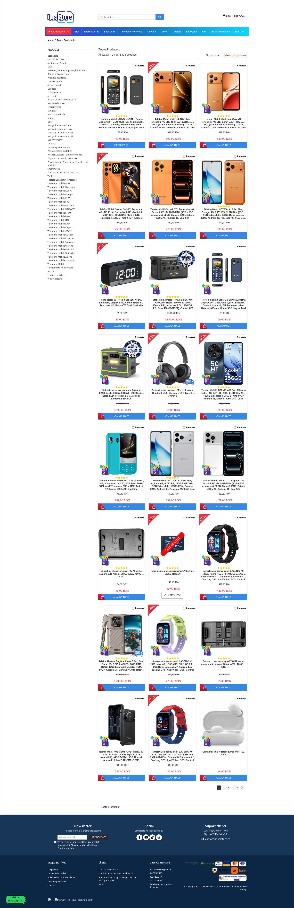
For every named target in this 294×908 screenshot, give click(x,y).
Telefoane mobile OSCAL (59, 231)
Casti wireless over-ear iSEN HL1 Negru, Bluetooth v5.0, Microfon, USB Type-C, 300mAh (172, 393)
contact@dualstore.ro (217, 839)
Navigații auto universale (59, 128)
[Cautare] (160, 17)
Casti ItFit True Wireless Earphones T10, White (223, 753)
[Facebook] (139, 837)
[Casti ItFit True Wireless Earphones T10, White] (223, 724)
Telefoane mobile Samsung (61, 241)
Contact (51, 885)
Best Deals (110, 31)
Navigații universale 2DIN (60, 136)
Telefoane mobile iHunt (59, 212)
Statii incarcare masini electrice (62, 172)
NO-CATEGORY (54, 140)
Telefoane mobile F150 (58, 198)
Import (51, 117)
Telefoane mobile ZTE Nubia (61, 260)
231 (236, 787)
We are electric (54, 278)
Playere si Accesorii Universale (62, 158)
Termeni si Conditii (56, 873)
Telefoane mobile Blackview (61, 187)
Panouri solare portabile (59, 150)
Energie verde (91, 31)
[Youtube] (146, 837)
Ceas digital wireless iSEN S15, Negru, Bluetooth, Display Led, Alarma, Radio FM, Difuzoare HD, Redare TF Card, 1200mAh (121, 303)
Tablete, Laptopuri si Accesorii (62, 179)
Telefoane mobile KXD (58, 223)
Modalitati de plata (108, 869)
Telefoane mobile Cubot (59, 190)
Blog (203, 31)
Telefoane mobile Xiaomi (59, 256)
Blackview (191, 31)
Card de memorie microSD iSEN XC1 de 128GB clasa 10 (172, 572)
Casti (49, 66)
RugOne (151, 31)
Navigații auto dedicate (59, 125)
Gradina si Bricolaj (56, 114)
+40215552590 (217, 834)
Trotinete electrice (56, 274)
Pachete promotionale (58, 147)
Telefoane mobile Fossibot (60, 205)
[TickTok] (152, 837)
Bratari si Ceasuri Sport (58, 73)
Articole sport (54, 84)
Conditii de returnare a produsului (116, 873)
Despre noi (52, 869)
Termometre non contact (60, 267)
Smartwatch (53, 168)
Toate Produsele (57, 31)
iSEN (76, 31)
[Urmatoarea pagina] (242, 787)
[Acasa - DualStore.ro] (64, 17)
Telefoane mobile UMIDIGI (60, 249)
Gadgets (51, 88)
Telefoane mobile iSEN (58, 216)
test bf (50, 271)
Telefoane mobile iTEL (58, 220)
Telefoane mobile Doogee (60, 194)
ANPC (101, 884)
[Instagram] (159, 837)
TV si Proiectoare (55, 59)
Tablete (51, 176)
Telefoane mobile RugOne (60, 238)
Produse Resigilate (56, 77)
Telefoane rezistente (131, 31)
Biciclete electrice (55, 103)
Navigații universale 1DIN (60, 132)
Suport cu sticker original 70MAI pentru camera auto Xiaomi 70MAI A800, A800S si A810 (223, 664)
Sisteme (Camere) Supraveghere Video (66, 70)
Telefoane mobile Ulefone (60, 245)
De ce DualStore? (220, 31)
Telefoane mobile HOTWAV (61, 209)
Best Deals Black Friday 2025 (61, 99)
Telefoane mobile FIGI (58, 201)
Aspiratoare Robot (56, 63)
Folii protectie (54, 92)
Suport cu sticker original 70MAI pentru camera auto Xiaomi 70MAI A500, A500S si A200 (121, 574)
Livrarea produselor (57, 881)
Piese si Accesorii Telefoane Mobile (64, 154)
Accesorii (51, 96)
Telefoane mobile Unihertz (60, 253)
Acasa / (51, 40)
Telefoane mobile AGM (58, 183)
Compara (139, 65)
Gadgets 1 (52, 110)
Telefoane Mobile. (56, 264)
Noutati (51, 143)
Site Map (239, 31)
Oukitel (164, 31)
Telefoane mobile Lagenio (60, 227)
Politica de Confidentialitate (61, 877)
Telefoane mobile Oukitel (60, 234)
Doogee (177, 31)
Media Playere (54, 81)
